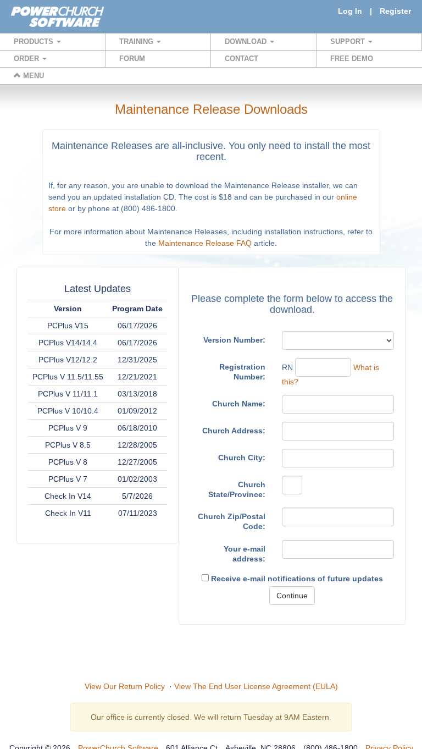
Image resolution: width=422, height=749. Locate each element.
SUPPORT (348, 41)
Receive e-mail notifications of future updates (296, 578)
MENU (32, 75)
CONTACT (241, 58)
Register (395, 11)
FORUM (132, 58)
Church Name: (238, 403)
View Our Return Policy (125, 686)
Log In (350, 11)
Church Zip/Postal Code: (231, 521)
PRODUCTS (34, 41)
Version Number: (234, 339)
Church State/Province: (236, 489)
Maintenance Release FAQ (205, 243)
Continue (292, 595)
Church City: (241, 457)
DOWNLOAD (247, 41)
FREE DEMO (351, 58)
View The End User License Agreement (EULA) (256, 686)
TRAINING (137, 41)
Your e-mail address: (244, 553)
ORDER (27, 58)
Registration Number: (242, 371)
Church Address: (233, 430)
